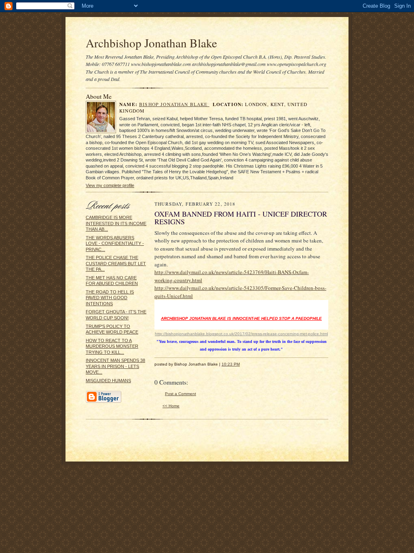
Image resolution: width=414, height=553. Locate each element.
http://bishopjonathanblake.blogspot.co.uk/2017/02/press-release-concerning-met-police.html (241, 334)
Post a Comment (180, 393)
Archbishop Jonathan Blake (151, 43)
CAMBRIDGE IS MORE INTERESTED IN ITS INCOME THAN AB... (116, 223)
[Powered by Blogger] (103, 401)
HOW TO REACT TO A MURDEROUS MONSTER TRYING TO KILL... (112, 346)
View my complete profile (110, 185)
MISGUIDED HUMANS (108, 380)
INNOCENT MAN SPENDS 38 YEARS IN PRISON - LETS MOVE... (115, 366)
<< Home (171, 406)
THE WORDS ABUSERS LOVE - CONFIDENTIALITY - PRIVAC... (115, 243)
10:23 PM (231, 364)
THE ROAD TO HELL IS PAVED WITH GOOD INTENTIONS (110, 297)
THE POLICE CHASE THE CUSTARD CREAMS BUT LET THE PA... (116, 263)
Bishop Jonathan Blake (174, 104)
